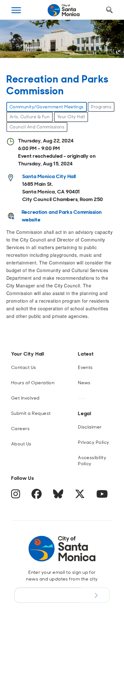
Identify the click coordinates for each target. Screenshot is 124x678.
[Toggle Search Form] (109, 10)
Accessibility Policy (92, 460)
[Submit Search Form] (16, 41)
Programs (101, 107)
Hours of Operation (33, 383)
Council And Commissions (37, 127)
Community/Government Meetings (47, 107)
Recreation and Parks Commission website (62, 216)
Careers (20, 428)
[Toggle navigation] (16, 10)
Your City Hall (71, 116)
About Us (21, 444)
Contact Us (23, 367)
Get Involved (25, 398)
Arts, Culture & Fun (30, 116)
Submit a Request (31, 413)
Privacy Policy (93, 442)
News (84, 383)
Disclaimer (90, 427)
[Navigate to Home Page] (63, 10)
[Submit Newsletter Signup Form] (95, 595)
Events (85, 367)
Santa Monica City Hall (49, 176)
